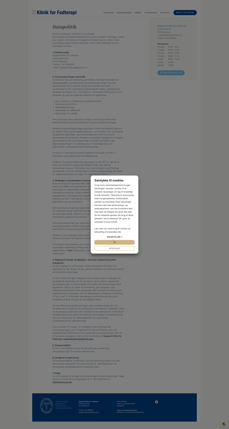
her (119, 232)
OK (114, 242)
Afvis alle (114, 248)
